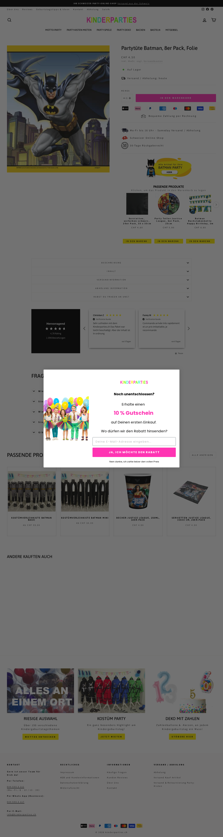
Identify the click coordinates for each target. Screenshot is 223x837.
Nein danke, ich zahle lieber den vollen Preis (134, 461)
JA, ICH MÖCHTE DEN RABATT (134, 452)
